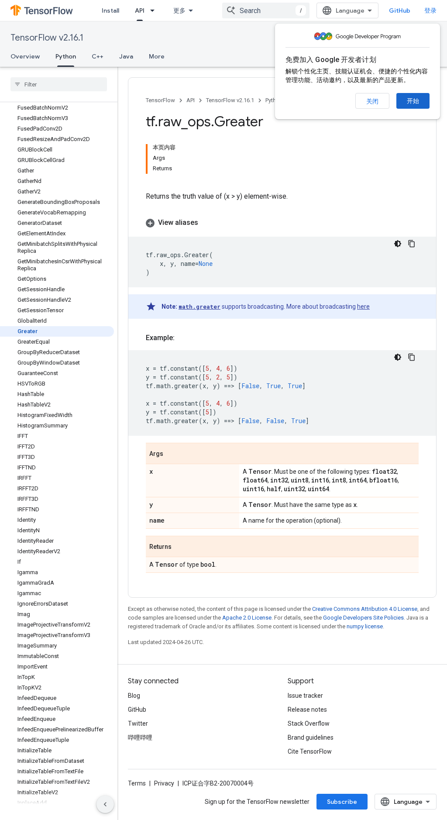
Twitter (138, 723)
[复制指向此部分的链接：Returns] (180, 547)
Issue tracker (305, 695)
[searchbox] (58, 84)
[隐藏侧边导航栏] (105, 804)
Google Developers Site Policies (363, 617)
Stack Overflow (309, 723)
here (363, 306)
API (139, 10)
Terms (137, 783)
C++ (97, 56)
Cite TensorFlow (310, 751)
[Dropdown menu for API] (154, 10)
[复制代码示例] (412, 244)
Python (65, 56)
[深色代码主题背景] (398, 244)
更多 (179, 10)
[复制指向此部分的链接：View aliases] (207, 222)
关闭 (372, 101)
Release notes (307, 709)
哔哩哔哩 (140, 737)
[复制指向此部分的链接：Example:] (183, 338)
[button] (282, 222)
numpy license (365, 626)
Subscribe (342, 802)
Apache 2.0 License (247, 617)
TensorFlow (160, 100)
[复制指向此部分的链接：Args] (172, 454)
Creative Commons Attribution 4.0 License (364, 609)
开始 (413, 101)
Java (126, 56)
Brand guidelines (311, 737)
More (157, 56)
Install (110, 10)
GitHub (399, 10)
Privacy (164, 783)
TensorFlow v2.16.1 (46, 37)
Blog (134, 695)
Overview (25, 56)
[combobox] (265, 10)
